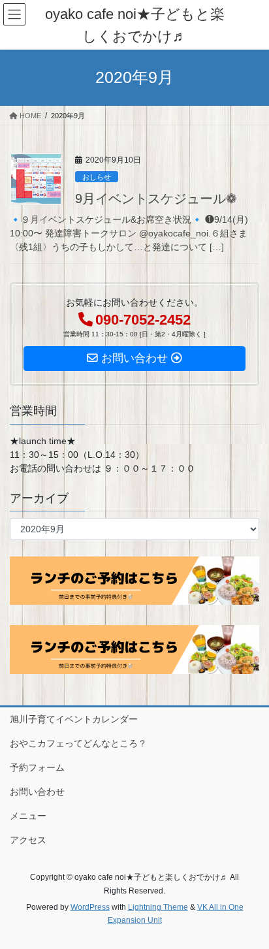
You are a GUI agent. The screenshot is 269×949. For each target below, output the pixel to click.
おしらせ (96, 177)
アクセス (28, 840)
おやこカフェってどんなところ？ (78, 743)
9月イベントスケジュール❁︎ (156, 198)
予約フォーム (37, 767)
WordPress (90, 907)
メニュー (28, 816)
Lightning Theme (158, 907)
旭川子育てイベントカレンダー (74, 719)
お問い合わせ (37, 791)
